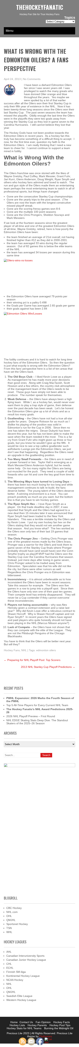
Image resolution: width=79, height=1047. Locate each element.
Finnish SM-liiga (16, 971)
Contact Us (26, 1022)
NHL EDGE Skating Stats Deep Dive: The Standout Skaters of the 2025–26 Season (37, 722)
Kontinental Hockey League (23, 975)
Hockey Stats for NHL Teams (24, 1028)
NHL (24, 650)
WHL (9, 932)
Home (14, 1022)
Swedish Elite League (19, 995)
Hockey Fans (12, 650)
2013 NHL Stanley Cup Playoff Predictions (48, 666)
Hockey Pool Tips (59, 1025)
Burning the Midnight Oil (58, 1028)
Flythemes (45, 1036)
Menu (9, 30)
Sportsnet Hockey (17, 924)
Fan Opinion (43, 1022)
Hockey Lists (17, 1025)
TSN (9, 928)
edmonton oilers (46, 650)
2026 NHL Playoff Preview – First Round (30, 716)
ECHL (9, 967)
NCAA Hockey (14, 979)
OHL (9, 915)
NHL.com (12, 911)
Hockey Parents (37, 1025)
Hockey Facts (61, 1022)
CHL (9, 963)
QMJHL (11, 920)
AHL (9, 951)
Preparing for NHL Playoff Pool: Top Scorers (32, 660)
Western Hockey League (21, 999)
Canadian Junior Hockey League (26, 959)
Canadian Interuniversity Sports (25, 955)
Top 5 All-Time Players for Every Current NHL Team (37, 705)
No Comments (31, 79)
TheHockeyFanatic (39, 7)
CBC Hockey (14, 907)
